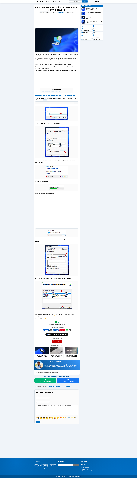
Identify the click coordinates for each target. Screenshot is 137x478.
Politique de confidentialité (87, 470)
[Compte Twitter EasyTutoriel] (100, 1)
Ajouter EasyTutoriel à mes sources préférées (57, 334)
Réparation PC (60, 12)
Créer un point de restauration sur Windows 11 (52, 91)
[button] (102, 1)
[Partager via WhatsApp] (67, 330)
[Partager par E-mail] (70, 330)
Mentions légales (85, 469)
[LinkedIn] (60, 362)
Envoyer (38, 421)
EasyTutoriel (63, 476)
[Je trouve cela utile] (56, 322)
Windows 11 (50, 372)
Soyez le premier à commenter (59, 386)
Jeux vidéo (85, 39)
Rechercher (85, 1)
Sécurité (96, 34)
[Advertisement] (57, 20)
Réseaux (84, 34)
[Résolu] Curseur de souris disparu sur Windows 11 (41, 356)
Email (37, 400)
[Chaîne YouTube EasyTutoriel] (96, 1)
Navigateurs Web (86, 30)
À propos (84, 464)
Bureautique (85, 32)
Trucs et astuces (86, 25)
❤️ (60, 417)
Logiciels (96, 28)
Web (95, 32)
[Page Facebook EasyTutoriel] (98, 1)
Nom (37, 396)
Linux (84, 37)
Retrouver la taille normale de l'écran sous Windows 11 (71, 356)
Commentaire (39, 403)
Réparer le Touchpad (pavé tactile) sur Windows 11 (56, 356)
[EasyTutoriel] (38, 1)
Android (95, 30)
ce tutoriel (50, 72)
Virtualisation (97, 39)
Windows (55, 372)
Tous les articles (85, 467)
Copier (76, 102)
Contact (84, 466)
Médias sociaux (97, 37)
